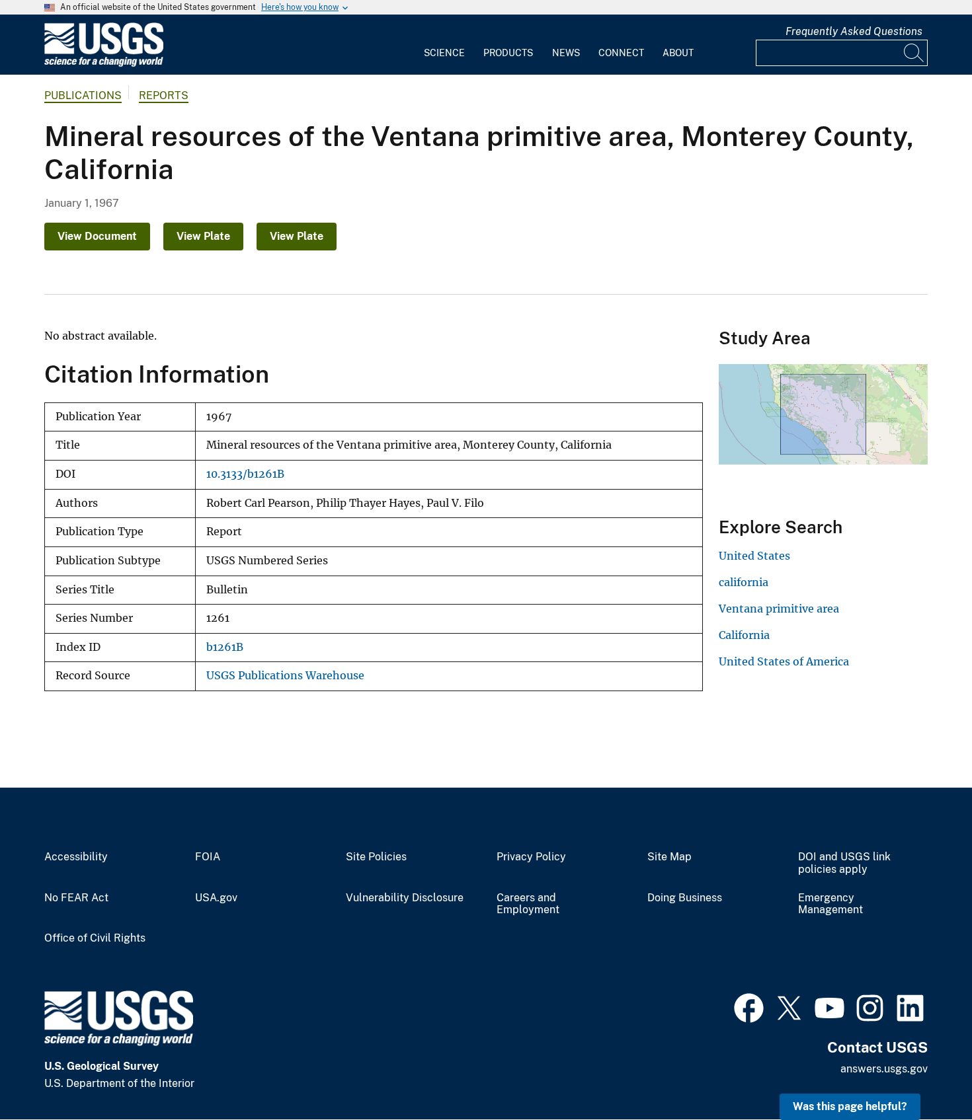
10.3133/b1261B (245, 474)
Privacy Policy (531, 857)
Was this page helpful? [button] (850, 1106)
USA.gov (216, 898)
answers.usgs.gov (884, 1069)
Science (444, 53)
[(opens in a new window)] (748, 1006)
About (678, 53)
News (566, 53)
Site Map (669, 857)
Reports (163, 95)
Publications (83, 95)
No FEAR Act (76, 898)
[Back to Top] (924, 1072)
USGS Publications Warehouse (285, 675)
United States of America (784, 661)
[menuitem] (444, 44)
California (744, 635)
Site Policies (376, 857)
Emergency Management (830, 904)
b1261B (224, 647)
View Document (97, 236)
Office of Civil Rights (94, 938)
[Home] (103, 63)
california (743, 582)
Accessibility (76, 857)
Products (508, 53)
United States (754, 555)
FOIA (207, 857)
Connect (621, 53)
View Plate (203, 236)
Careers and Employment (528, 904)
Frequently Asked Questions (854, 31)
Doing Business (684, 898)
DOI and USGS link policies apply (844, 863)
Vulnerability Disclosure (405, 898)
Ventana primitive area (779, 608)
